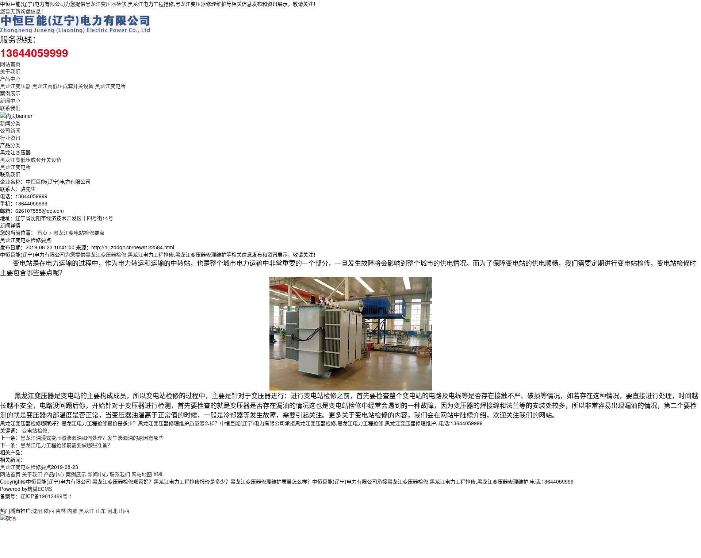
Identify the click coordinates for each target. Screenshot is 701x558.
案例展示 (10, 93)
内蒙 (72, 510)
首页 (42, 232)
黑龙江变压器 (15, 85)
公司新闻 (10, 130)
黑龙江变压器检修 (105, 3)
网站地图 (141, 474)
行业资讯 (10, 137)
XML (158, 474)
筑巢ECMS (39, 488)
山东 (101, 510)
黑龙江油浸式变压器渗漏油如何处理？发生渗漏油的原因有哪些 (92, 437)
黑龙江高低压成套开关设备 (62, 85)
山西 (124, 510)
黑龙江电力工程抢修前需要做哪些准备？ (66, 445)
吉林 (60, 510)
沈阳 (37, 510)
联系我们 (10, 107)
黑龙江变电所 (110, 85)
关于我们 (10, 71)
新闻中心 (10, 100)
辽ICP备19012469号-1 (46, 496)
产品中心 (10, 78)
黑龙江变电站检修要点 (78, 232)
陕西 (49, 510)
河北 (112, 510)
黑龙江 (86, 510)
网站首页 (10, 64)
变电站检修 (34, 430)
